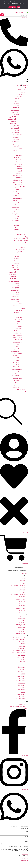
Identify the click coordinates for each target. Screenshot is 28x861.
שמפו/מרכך (16, 137)
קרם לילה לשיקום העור (13, 127)
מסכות (20, 148)
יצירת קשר (22, 580)
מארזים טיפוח (15, 141)
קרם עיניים (13, 121)
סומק (17, 209)
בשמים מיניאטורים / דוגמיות (18, 639)
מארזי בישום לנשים (20, 234)
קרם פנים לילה (12, 118)
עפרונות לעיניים (15, 197)
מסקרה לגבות (15, 231)
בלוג (24, 583)
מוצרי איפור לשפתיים (17, 215)
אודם (18, 216)
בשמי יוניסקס (21, 622)
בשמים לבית (22, 647)
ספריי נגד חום (18, 184)
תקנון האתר (22, 598)
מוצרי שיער (22, 154)
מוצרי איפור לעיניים (17, 188)
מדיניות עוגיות (12, 7)
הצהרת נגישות (21, 596)
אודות (23, 578)
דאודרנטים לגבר (15, 112)
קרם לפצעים (13, 123)
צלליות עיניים (16, 191)
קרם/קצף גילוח (15, 132)
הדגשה (17, 202)
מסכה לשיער (19, 161)
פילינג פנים (16, 98)
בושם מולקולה (21, 682)
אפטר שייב (16, 130)
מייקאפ (17, 204)
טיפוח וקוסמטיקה (20, 94)
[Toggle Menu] (26, 87)
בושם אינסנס (21, 667)
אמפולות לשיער (18, 164)
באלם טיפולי (16, 222)
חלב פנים (16, 100)
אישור (18, 7)
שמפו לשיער (19, 155)
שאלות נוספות (21, 582)
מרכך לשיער (19, 159)
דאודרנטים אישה (15, 111)
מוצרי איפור (22, 186)
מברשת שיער (19, 177)
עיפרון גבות (16, 225)
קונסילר (17, 193)
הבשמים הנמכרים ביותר (19, 638)
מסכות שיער (16, 139)
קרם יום (14, 116)
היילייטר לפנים (15, 207)
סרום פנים (16, 125)
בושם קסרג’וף (21, 666)
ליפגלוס (17, 218)
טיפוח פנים (19, 96)
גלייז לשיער (19, 166)
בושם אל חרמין (21, 676)
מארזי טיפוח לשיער (17, 182)
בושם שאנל (22, 669)
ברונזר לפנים (16, 107)
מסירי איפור (16, 105)
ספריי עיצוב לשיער (17, 181)
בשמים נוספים (21, 648)
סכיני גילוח (16, 109)
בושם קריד (22, 673)
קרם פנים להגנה (12, 119)
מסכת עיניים (16, 152)
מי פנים (17, 102)
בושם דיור (22, 675)
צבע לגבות (16, 229)
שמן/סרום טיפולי (15, 136)
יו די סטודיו (15, 855)
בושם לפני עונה (21, 645)
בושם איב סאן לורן (20, 680)
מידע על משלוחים (20, 600)
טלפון (26, 841)
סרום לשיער (19, 163)
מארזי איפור (16, 233)
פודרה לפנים (16, 211)
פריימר (17, 206)
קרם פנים (16, 114)
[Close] (26, 236)
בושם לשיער (19, 173)
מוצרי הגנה (19, 143)
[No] (25, 4)
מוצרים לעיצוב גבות (17, 224)
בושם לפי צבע (21, 641)
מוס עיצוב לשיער (18, 179)
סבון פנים (16, 103)
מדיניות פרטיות (21, 601)
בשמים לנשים (21, 91)
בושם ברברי (22, 678)
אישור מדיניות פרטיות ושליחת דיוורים (18, 846)
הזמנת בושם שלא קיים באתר (17, 585)
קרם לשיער (19, 170)
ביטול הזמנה (22, 603)
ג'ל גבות (17, 227)
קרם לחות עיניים (15, 128)
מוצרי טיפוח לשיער (17, 134)
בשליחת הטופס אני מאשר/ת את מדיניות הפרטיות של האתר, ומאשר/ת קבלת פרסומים (14, 850)
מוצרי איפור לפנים (17, 198)
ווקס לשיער (19, 172)
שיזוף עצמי (16, 146)
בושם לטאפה (21, 671)
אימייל (26, 836)
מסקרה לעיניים (15, 195)
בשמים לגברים (21, 89)
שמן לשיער (19, 168)
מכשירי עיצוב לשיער (17, 175)
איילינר (17, 190)
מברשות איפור (15, 213)
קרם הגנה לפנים (15, 145)
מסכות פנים (16, 150)
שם (27, 831)
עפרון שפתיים (15, 220)
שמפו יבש (16, 157)
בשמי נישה (22, 93)
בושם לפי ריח (21, 643)
